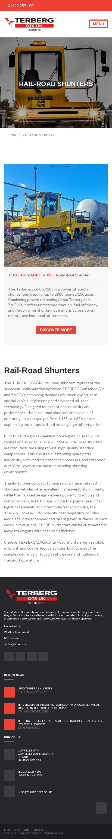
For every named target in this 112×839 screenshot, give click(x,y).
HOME (13, 135)
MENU (98, 24)
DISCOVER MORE (56, 330)
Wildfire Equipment (16, 632)
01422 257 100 (20, 5)
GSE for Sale (11, 638)
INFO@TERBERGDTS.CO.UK (35, 792)
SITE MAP (10, 833)
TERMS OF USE (53, 833)
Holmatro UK (12, 626)
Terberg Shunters (15, 644)
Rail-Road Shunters (38, 135)
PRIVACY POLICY (30, 833)
